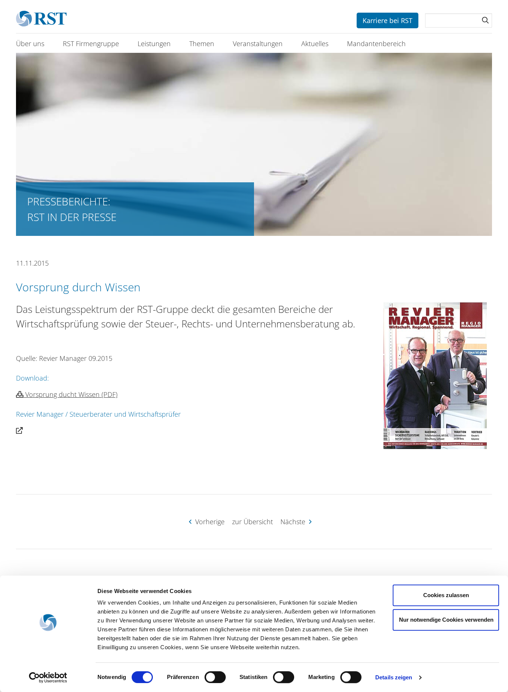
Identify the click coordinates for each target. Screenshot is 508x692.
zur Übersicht (252, 521)
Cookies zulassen (446, 595)
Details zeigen (393, 677)
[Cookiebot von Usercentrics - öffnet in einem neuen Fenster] (48, 677)
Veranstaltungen (258, 43)
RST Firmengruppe (91, 43)
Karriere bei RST (387, 20)
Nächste (293, 521)
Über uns (30, 43)
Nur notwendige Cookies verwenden (446, 619)
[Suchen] (485, 20)
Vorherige (209, 521)
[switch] (215, 677)
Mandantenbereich (376, 43)
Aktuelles (314, 43)
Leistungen (154, 43)
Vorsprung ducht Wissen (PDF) (70, 394)
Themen (201, 43)
